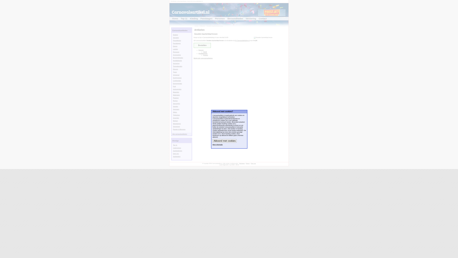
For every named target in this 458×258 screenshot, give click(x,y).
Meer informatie (218, 144)
